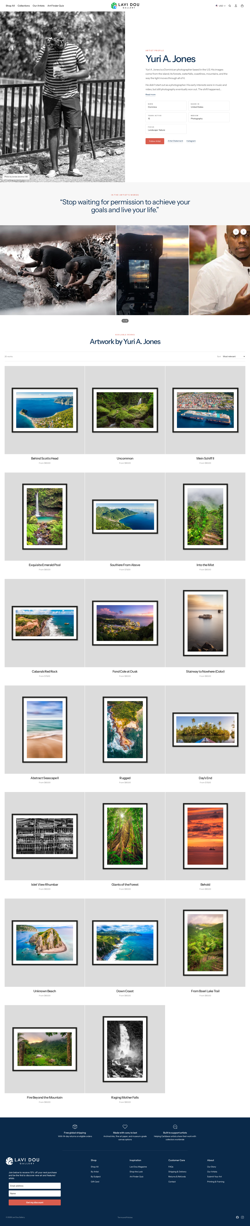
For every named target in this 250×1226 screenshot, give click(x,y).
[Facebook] (237, 1217)
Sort (219, 356)
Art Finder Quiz (136, 1176)
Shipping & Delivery (177, 1171)
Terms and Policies (125, 1217)
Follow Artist (155, 141)
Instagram (191, 141)
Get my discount (34, 1202)
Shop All (94, 1166)
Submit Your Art (214, 1176)
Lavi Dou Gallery (18, 1217)
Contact (172, 1181)
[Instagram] (242, 1217)
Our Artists (212, 1171)
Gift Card (95, 1181)
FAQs (170, 1166)
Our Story (211, 1166)
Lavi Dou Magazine (138, 1166)
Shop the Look (136, 1171)
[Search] (230, 6)
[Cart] (242, 6)
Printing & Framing (215, 1181)
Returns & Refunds (177, 1176)
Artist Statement (175, 141)
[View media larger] (58, 270)
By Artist (95, 1171)
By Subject (96, 1176)
